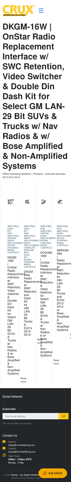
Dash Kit (10, 229)
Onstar (11, 238)
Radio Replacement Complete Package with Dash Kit (32, 249)
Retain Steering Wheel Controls (13, 249)
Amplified (12, 226)
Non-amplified (12, 234)
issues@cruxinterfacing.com (22, 451)
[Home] (19, 10)
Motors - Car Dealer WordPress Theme (30, 474)
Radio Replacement (15, 241)
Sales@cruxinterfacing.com (21, 445)
